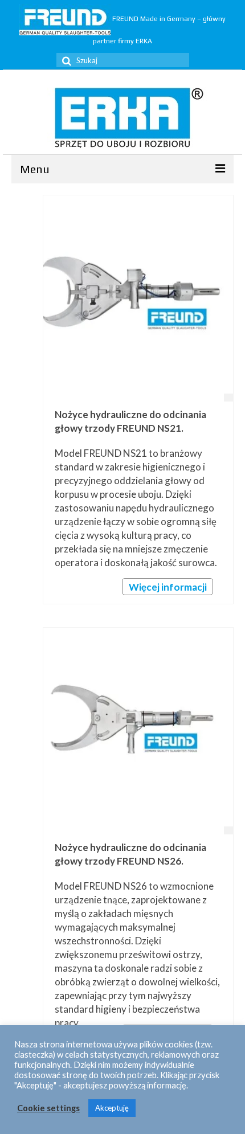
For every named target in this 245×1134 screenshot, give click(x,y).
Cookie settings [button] (48, 1108)
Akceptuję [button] (112, 1107)
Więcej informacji (168, 587)
